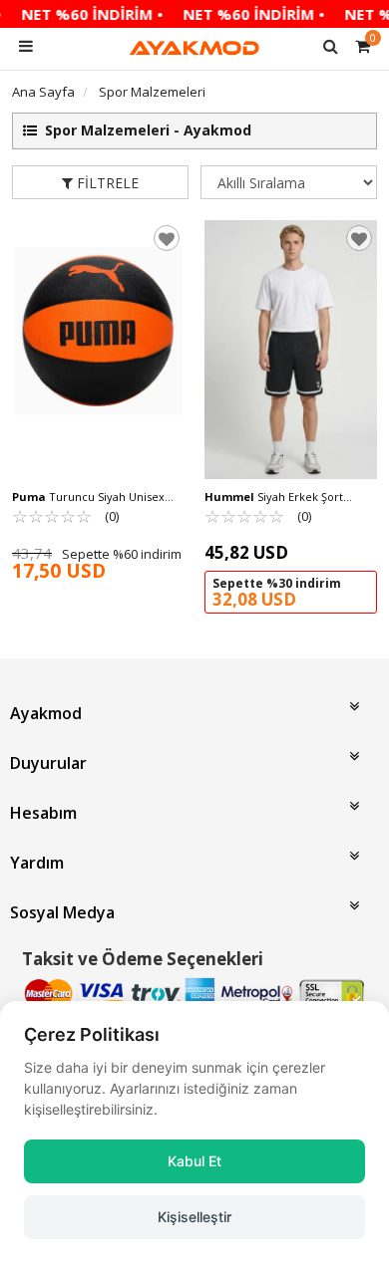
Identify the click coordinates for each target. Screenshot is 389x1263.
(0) (65, 516)
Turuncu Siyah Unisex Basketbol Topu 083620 (88, 497)
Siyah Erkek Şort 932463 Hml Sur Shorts (273, 497)
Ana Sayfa (43, 92)
